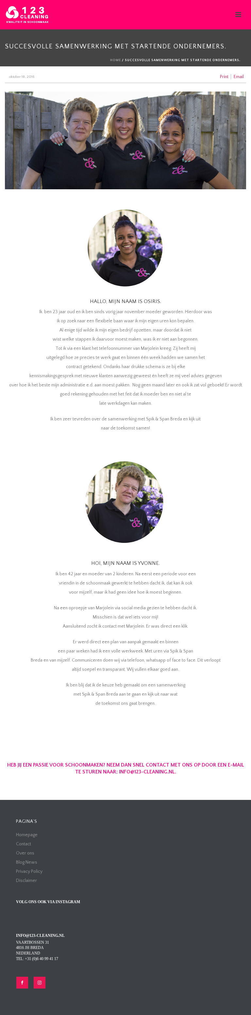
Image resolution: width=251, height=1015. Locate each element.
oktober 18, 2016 (21, 77)
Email (239, 76)
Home (115, 60)
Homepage (27, 834)
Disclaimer (26, 880)
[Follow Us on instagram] (39, 982)
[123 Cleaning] (27, 14)
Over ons (25, 853)
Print (224, 76)
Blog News (26, 862)
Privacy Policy (29, 871)
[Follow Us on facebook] (22, 982)
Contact (23, 844)
